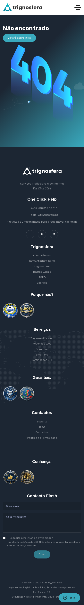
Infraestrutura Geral (42, 261)
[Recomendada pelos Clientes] (10, 477)
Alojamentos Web (42, 338)
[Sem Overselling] (10, 393)
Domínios (42, 349)
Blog (42, 427)
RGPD (42, 277)
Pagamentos (42, 266)
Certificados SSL (42, 360)
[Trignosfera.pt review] (10, 310)
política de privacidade (67, 542)
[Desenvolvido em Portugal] (27, 394)
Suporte (42, 421)
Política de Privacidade (42, 438)
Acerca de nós (42, 255)
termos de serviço (18, 545)
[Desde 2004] (27, 310)
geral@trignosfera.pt (44, 215)
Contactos (42, 432)
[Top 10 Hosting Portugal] (27, 477)
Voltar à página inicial (19, 37)
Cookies (42, 282)
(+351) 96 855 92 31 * (44, 208)
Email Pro (42, 354)
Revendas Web (42, 343)
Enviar (42, 554)
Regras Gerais (42, 271)
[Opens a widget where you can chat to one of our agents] (69, 598)
